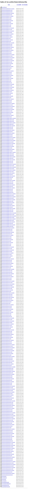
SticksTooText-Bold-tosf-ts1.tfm (7, 116)
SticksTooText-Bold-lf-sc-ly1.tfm (7, 29)
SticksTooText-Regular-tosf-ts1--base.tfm (8, 473)
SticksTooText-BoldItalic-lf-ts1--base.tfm (8, 149)
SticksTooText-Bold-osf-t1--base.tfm (7, 63)
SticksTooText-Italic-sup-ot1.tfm (7, 307)
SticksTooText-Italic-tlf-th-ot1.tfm (7, 332)
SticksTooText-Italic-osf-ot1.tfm (7, 279)
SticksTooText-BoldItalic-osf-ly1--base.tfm (8, 159)
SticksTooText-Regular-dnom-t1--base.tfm (8, 371)
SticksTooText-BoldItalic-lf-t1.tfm (7, 147)
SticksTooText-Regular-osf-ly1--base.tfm (8, 408)
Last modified (19, 4)
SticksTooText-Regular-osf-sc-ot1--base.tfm (8, 415)
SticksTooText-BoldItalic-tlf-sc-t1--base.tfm (8, 199)
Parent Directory (4, 7)
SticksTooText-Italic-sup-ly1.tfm (7, 306)
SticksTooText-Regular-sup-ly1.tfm (7, 430)
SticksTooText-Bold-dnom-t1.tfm (7, 14)
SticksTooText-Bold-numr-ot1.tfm (7, 45)
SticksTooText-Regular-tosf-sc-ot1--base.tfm (8, 464)
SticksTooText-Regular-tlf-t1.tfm (7, 452)
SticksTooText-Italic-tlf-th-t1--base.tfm (8, 334)
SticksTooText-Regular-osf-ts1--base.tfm (8, 424)
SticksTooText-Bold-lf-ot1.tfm (6, 26)
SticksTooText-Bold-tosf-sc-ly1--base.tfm (8, 103)
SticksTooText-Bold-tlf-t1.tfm (6, 94)
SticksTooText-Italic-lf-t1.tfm (6, 257)
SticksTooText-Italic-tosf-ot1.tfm (7, 343)
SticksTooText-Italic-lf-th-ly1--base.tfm (8, 258)
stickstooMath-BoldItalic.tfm (6, 483)
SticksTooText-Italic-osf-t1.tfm (6, 291)
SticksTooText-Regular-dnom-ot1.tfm (7, 369)
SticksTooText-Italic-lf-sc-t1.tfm (7, 254)
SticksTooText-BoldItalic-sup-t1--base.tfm (8, 184)
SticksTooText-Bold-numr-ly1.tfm (7, 44)
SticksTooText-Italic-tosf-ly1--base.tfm (8, 340)
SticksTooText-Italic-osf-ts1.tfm (6, 301)
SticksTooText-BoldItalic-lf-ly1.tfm (7, 134)
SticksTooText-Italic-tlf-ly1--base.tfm (7, 312)
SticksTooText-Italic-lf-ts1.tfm (6, 267)
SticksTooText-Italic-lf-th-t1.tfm (6, 264)
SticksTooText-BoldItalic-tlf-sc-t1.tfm (7, 201)
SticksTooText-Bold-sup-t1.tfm (6, 76)
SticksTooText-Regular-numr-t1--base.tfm (8, 405)
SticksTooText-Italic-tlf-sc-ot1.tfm (7, 322)
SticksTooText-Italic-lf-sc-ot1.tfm (7, 251)
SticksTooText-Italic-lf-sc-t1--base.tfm (7, 252)
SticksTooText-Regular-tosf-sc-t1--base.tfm (8, 467)
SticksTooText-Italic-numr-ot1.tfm (7, 272)
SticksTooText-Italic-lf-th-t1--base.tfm (7, 263)
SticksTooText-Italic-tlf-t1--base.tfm (7, 326)
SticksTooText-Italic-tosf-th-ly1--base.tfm (8, 356)
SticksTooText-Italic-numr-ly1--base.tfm (8, 269)
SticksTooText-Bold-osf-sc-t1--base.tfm (8, 60)
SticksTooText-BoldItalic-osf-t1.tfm (7, 174)
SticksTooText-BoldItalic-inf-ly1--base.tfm (8, 125)
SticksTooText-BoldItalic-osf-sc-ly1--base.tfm (9, 164)
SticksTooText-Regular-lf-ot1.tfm (7, 384)
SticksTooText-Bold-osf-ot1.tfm (7, 53)
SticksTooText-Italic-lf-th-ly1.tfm (7, 260)
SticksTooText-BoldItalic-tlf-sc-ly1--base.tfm (8, 193)
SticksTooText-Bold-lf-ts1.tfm (6, 41)
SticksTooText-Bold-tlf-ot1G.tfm (7, 82)
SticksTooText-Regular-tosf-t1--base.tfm (8, 470)
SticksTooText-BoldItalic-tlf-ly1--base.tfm (8, 187)
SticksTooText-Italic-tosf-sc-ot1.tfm (7, 349)
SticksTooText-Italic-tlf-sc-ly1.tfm (7, 319)
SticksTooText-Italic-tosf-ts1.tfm (7, 365)
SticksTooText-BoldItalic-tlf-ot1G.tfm (7, 192)
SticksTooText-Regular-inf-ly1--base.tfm (8, 374)
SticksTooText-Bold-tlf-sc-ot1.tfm (7, 88)
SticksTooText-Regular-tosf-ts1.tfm (7, 474)
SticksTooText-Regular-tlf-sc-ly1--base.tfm (8, 442)
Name (9, 4)
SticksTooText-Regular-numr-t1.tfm (7, 406)
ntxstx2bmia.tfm (4, 477)
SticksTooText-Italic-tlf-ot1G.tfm (7, 316)
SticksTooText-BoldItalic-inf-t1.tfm (7, 131)
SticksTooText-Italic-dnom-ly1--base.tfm (8, 227)
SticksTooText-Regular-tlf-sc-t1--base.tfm (8, 448)
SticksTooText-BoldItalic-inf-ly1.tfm (7, 127)
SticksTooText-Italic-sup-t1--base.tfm (7, 309)
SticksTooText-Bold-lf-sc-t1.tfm (7, 35)
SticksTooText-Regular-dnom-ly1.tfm (7, 368)
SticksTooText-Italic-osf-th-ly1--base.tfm (8, 292)
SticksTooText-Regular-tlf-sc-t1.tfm (7, 449)
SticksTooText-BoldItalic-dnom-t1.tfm (7, 124)
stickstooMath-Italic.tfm (5, 485)
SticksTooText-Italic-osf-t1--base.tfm (7, 289)
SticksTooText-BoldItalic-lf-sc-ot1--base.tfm (8, 140)
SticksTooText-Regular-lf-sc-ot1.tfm (7, 390)
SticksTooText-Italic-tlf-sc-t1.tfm (7, 325)
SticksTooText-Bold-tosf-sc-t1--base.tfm (8, 109)
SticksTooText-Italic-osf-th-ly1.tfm (7, 294)
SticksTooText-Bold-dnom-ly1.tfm (7, 10)
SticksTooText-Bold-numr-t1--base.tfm (8, 47)
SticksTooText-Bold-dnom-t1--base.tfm (8, 13)
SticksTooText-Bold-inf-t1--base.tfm (7, 20)
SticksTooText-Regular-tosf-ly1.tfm (7, 458)
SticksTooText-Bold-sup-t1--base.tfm (7, 75)
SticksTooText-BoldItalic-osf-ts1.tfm (7, 177)
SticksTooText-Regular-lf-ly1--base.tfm (8, 381)
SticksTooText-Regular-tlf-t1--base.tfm (8, 451)
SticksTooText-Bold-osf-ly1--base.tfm (7, 50)
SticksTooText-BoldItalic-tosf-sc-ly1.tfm (8, 214)
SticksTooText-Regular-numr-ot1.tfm (7, 403)
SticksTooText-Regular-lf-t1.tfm (7, 396)
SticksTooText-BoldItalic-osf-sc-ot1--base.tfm (9, 167)
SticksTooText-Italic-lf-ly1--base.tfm (7, 242)
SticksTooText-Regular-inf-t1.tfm (7, 380)
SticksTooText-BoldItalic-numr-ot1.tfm (8, 155)
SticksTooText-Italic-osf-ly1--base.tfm (7, 276)
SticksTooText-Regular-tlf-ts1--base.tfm (8, 454)
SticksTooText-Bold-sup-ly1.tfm (7, 72)
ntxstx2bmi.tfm (4, 476)
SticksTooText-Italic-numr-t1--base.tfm (8, 273)
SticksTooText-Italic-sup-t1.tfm (6, 310)
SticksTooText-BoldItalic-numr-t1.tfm (7, 158)
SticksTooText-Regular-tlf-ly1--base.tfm (8, 436)
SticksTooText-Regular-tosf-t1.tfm (7, 471)
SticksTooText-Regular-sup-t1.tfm (7, 434)
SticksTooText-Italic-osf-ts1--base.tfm (7, 300)
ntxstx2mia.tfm (4, 480)
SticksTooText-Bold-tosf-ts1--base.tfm (7, 115)
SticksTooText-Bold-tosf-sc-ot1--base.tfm (8, 106)
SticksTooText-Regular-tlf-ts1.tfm (7, 455)
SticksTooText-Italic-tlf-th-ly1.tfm (7, 331)
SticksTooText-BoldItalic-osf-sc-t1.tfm (8, 171)
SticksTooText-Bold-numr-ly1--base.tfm (8, 42)
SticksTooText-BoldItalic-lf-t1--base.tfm (8, 146)
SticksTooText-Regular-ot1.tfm (6, 427)
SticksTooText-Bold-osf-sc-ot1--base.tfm (8, 57)
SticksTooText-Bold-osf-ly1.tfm (7, 51)
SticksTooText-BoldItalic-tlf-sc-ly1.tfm (8, 195)
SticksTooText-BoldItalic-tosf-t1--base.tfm (8, 221)
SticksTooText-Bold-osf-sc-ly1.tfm (7, 56)
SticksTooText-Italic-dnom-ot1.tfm (7, 230)
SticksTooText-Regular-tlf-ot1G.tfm (7, 440)
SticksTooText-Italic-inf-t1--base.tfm (7, 239)
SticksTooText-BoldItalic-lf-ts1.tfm (7, 150)
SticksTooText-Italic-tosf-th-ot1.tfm (7, 359)
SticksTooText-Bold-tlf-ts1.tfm (6, 97)
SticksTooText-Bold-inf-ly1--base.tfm (7, 16)
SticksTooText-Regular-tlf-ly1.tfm (7, 437)
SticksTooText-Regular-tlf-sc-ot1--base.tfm (8, 445)
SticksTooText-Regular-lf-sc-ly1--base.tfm (8, 386)
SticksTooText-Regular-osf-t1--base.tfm (8, 421)
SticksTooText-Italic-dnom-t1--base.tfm (8, 232)
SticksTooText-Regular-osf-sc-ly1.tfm (7, 414)
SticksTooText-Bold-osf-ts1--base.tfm (7, 66)
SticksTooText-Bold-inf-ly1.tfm (6, 17)
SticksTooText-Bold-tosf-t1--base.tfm (7, 112)
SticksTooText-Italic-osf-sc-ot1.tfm (7, 285)
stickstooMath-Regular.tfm (6, 486)
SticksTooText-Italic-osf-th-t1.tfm (7, 298)
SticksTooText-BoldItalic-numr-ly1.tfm (8, 153)
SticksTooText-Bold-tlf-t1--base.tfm (7, 93)
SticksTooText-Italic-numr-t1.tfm (7, 275)
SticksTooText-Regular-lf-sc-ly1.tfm (7, 387)
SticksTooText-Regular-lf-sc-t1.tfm (7, 393)
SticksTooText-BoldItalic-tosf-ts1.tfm (7, 226)
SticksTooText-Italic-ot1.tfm (6, 303)
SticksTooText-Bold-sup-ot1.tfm (7, 73)
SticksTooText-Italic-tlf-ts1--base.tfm (7, 337)
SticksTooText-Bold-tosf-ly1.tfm (7, 100)
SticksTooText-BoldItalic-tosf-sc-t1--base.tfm (9, 218)
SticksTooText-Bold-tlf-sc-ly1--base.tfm (8, 84)
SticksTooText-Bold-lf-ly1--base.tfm (7, 23)
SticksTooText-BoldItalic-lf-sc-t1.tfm (7, 144)
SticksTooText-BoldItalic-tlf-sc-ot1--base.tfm (8, 196)
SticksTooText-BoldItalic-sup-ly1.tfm (7, 181)
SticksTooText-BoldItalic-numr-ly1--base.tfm (9, 152)
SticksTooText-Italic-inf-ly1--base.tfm (7, 235)
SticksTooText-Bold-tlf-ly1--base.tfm (7, 78)
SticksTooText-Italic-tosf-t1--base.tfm (7, 353)
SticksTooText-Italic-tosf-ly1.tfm (7, 341)
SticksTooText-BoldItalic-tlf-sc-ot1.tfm (8, 198)
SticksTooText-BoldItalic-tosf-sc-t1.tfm (8, 220)
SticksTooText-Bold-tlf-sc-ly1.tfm (7, 85)
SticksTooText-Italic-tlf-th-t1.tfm (7, 335)
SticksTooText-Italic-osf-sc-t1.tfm (7, 288)
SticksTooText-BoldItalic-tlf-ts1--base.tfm (8, 205)
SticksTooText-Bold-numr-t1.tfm (7, 48)
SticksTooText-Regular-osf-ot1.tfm (7, 411)
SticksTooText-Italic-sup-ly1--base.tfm (8, 304)
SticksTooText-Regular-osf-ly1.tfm (7, 409)
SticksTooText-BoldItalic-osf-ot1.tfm (7, 162)
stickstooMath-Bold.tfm (5, 482)
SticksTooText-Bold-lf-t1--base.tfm (7, 36)
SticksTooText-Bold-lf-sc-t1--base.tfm (7, 33)
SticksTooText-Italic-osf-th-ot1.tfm (7, 295)
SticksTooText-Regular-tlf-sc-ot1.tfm (7, 446)
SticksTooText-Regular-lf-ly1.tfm (7, 383)
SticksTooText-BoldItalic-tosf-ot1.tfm (7, 211)
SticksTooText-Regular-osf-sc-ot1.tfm (7, 417)
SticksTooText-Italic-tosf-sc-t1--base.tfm (8, 350)
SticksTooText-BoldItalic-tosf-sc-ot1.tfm (8, 217)
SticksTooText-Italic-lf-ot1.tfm (6, 245)
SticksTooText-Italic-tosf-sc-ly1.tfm (7, 346)
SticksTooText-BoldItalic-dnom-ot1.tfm (8, 121)
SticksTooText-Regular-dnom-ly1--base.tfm (8, 366)
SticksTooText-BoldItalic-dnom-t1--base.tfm (8, 122)
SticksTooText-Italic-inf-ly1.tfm (6, 236)
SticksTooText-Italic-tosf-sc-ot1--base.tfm (8, 347)
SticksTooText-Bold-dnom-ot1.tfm (7, 11)
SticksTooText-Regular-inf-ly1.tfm (7, 375)
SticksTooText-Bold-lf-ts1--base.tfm (7, 39)
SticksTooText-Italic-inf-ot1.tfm (6, 238)
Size (22, 4)
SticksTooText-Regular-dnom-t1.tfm (7, 372)
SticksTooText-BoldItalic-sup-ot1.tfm (7, 183)
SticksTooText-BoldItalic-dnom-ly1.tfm (8, 119)
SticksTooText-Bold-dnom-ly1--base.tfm (8, 8)
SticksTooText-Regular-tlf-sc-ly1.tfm (7, 443)
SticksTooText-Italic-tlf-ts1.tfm (6, 338)
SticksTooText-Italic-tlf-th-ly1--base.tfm (8, 329)
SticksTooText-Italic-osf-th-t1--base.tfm (8, 297)
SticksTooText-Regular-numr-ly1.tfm (7, 402)
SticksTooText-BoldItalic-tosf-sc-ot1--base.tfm (9, 215)
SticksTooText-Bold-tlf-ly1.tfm (6, 79)
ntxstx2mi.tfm (4, 479)
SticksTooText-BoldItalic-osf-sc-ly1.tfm (8, 165)
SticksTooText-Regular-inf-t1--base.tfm (8, 378)
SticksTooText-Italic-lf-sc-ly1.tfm (7, 248)
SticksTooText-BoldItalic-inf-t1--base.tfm (8, 130)
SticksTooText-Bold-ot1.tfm (6, 69)
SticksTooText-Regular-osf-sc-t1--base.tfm (8, 418)
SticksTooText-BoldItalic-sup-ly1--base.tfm (8, 180)
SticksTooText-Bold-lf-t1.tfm (6, 38)
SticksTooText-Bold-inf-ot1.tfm (6, 19)
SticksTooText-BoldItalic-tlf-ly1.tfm (7, 189)
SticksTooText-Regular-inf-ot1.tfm (7, 377)
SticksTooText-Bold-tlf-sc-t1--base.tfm (8, 90)
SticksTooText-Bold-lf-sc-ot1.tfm (7, 32)
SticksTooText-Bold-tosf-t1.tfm (6, 113)
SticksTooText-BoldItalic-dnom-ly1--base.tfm (9, 118)
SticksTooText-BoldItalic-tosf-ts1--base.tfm (8, 224)
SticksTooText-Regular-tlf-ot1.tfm (7, 439)
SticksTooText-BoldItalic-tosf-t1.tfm (7, 223)
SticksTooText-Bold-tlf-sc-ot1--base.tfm (8, 87)
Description (25, 4)
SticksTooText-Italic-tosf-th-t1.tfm (7, 362)
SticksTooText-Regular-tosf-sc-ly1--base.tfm (8, 461)
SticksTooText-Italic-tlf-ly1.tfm (6, 313)
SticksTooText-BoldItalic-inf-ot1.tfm (7, 128)
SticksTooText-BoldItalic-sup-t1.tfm (7, 186)
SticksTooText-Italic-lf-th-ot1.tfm (7, 261)
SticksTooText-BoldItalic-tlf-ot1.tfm (7, 190)
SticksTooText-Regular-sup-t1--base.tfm (8, 433)
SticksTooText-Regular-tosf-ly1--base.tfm (8, 457)
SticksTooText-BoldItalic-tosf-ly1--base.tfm (8, 208)
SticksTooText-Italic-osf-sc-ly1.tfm (7, 282)
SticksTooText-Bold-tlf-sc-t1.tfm (7, 91)
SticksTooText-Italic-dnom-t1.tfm (7, 233)
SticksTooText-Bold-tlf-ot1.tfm (6, 81)
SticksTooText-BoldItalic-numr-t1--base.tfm (8, 156)
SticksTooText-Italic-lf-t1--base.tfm (7, 255)
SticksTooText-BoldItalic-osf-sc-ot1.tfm (8, 168)
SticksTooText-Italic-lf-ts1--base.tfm (7, 266)
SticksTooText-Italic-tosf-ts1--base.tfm (7, 363)
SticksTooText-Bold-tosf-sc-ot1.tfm (7, 107)
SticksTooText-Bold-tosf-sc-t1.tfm (7, 110)
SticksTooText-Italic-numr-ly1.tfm (7, 270)
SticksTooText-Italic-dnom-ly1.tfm (7, 229)
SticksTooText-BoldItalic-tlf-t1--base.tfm (8, 202)
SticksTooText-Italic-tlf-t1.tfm (6, 328)
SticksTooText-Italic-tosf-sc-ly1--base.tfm (8, 344)
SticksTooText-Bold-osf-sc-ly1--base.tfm (8, 54)
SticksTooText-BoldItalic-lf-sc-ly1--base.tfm (8, 137)
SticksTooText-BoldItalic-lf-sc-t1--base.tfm (8, 143)
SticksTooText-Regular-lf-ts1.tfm (7, 399)
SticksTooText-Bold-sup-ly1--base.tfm (8, 70)
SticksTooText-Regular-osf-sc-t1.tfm (7, 420)
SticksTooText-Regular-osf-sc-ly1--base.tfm (8, 412)
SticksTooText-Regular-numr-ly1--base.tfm (8, 400)
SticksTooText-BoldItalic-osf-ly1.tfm (7, 161)
